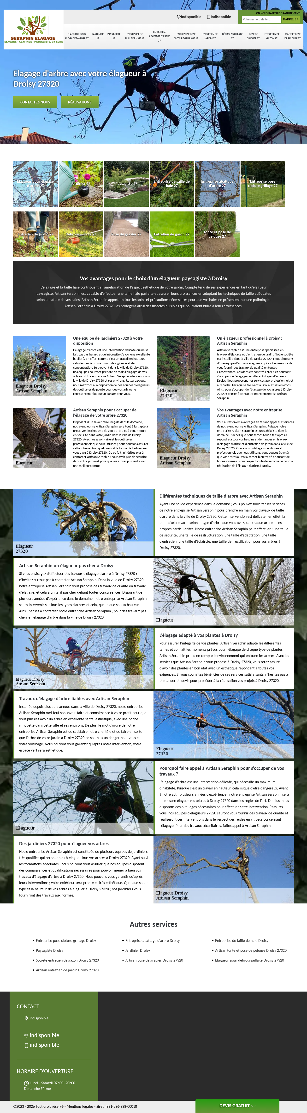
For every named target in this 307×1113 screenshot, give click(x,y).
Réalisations (79, 102)
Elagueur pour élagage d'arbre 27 (77, 36)
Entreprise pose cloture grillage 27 (186, 36)
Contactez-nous (35, 102)
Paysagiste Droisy (49, 951)
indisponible (191, 17)
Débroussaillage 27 (232, 36)
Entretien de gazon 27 (272, 36)
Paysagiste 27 (113, 36)
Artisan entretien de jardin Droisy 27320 (67, 970)
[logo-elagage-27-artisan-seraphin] (34, 26)
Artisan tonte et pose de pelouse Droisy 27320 (251, 951)
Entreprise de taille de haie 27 (134, 36)
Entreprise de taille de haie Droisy (241, 941)
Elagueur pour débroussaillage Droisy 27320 (249, 961)
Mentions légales (80, 1107)
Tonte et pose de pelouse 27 (292, 36)
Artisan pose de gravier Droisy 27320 (154, 961)
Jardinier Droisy (137, 951)
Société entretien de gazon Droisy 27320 (67, 961)
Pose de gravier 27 (253, 36)
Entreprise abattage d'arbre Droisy (152, 941)
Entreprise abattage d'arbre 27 (159, 36)
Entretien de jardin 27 (210, 36)
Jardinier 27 (98, 36)
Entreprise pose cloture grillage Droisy (66, 941)
